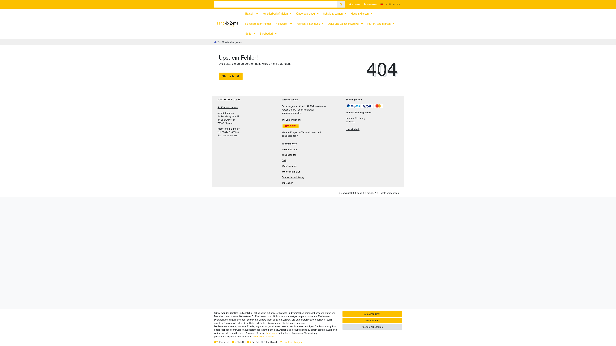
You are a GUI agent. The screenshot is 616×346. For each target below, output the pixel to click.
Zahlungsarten (289, 154)
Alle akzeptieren (372, 313)
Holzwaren (282, 23)
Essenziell (224, 342)
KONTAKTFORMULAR (229, 99)
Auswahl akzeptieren (372, 326)
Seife (248, 33)
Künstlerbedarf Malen (275, 13)
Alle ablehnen (372, 320)
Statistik (240, 342)
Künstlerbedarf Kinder (258, 23)
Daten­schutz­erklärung (264, 336)
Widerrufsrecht (289, 166)
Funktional (271, 342)
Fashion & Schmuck (308, 23)
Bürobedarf (267, 33)
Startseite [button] (228, 76)
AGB (284, 160)
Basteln (250, 13)
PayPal (255, 342)
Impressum (287, 182)
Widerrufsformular (291, 171)
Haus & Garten (360, 13)
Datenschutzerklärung (293, 177)
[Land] (382, 4)
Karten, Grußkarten (379, 23)
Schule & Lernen (333, 13)
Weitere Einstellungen (291, 342)
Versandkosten (289, 149)
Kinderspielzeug (306, 13)
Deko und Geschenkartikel (344, 23)
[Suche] (341, 4)
